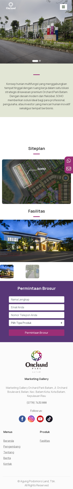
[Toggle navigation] (63, 7)
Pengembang (11, 446)
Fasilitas (45, 441)
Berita (7, 458)
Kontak (7, 464)
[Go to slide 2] (40, 61)
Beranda (8, 441)
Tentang (8, 452)
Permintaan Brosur (36, 333)
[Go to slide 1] (35, 61)
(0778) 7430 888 (36, 402)
